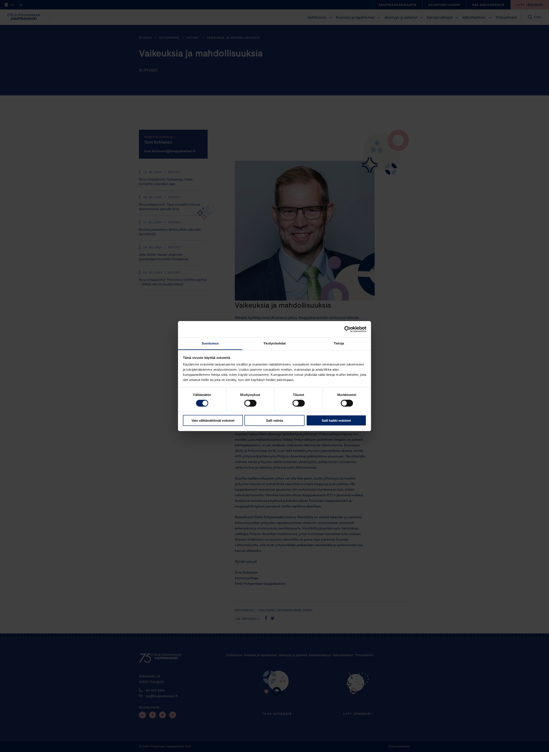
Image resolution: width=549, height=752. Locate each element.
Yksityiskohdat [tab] (274, 343)
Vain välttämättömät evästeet (213, 420)
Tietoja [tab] (339, 343)
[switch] (250, 403)
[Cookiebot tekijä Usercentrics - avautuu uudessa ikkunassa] (347, 329)
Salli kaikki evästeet (336, 420)
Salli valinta (274, 420)
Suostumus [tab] (210, 343)
